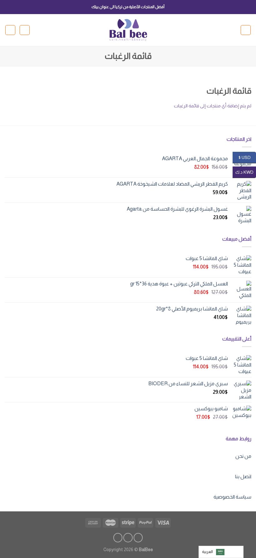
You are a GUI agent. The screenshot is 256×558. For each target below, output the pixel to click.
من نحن (243, 456)
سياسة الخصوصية (232, 496)
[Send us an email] (118, 537)
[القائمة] (246, 30)
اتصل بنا (243, 476)
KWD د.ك (245, 172)
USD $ (247, 157)
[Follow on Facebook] (138, 537)
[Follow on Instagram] (128, 537)
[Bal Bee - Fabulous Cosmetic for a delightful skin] (128, 30)
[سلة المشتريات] (10, 30)
